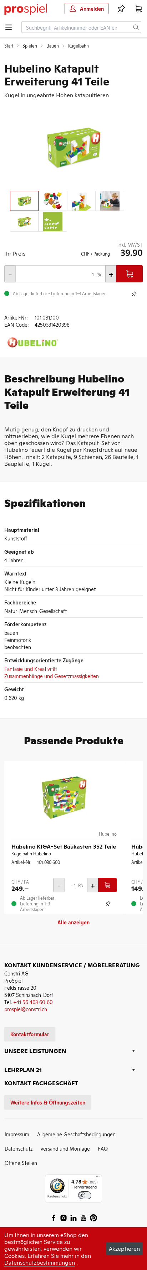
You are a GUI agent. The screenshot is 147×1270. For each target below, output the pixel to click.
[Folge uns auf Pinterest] (93, 1218)
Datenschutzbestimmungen (39, 1262)
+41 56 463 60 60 (33, 1001)
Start (8, 46)
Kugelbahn (78, 46)
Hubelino (108, 834)
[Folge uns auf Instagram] (64, 1218)
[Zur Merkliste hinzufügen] (134, 294)
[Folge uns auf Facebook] (54, 1218)
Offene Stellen (21, 1162)
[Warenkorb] (138, 8)
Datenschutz (18, 1148)
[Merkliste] (121, 8)
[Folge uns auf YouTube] (83, 1218)
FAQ (103, 1148)
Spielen (29, 46)
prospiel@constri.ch (25, 1008)
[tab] (24, 201)
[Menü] (97, 1178)
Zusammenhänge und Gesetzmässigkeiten (51, 675)
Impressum (17, 1134)
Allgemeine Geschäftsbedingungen (76, 1134)
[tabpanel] (73, 146)
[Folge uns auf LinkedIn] (73, 1218)
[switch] (84, 1195)
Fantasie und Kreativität (30, 668)
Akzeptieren (124, 1248)
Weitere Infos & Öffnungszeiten (47, 1102)
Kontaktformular (29, 1034)
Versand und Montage (65, 1148)
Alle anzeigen (73, 922)
